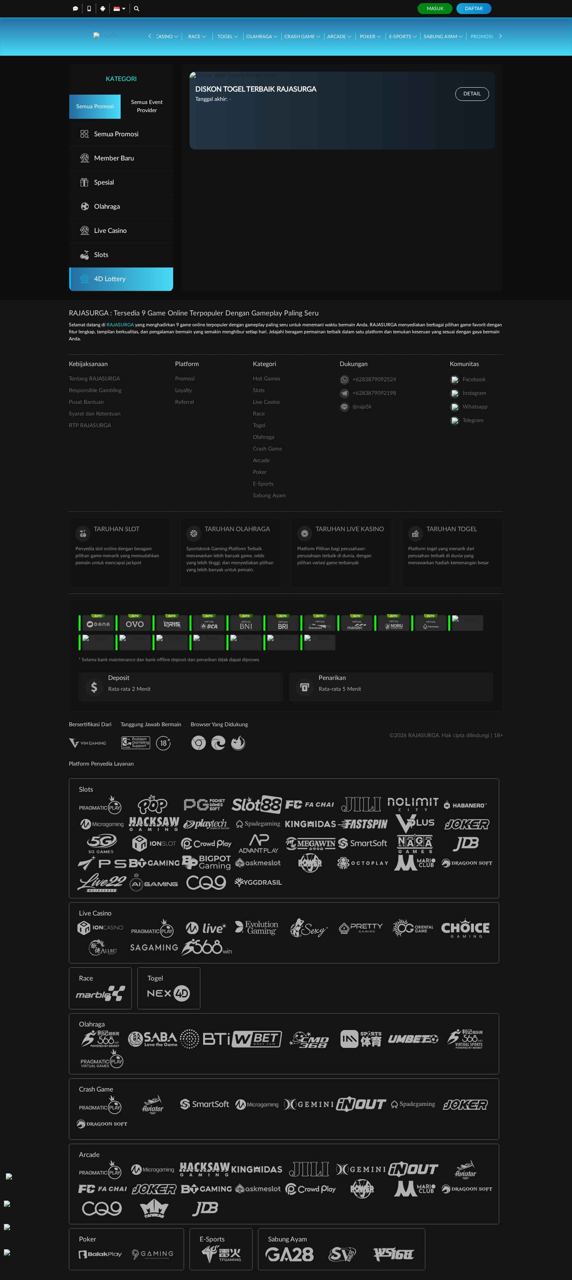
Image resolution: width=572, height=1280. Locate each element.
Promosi (482, 36)
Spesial (104, 182)
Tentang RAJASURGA (94, 379)
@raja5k (362, 407)
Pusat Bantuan (86, 402)
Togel (226, 36)
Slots (101, 255)
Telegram (473, 420)
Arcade (337, 36)
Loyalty (183, 390)
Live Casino (159, 36)
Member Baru (114, 158)
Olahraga (259, 36)
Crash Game (300, 36)
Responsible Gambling (95, 390)
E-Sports (400, 36)
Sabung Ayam (441, 36)
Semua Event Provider (147, 106)
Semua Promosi (95, 106)
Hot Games (266, 379)
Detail (472, 94)
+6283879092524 (374, 379)
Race (195, 36)
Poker (368, 36)
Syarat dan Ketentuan (95, 414)
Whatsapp (475, 407)
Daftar (474, 8)
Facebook (474, 379)
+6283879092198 (374, 393)
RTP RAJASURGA (90, 425)
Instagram (474, 393)
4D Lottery (110, 279)
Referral (184, 402)
